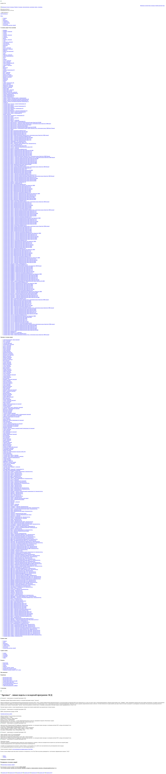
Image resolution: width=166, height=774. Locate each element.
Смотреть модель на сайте (6, 713)
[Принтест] (11, 772)
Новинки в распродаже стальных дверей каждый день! (140, 5)
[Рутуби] (19, 772)
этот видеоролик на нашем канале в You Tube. (22, 749)
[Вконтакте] (41, 772)
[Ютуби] (33, 772)
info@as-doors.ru (4, 13)
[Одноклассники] (48, 772)
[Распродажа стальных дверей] (8, 764)
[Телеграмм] (26, 772)
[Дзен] (4, 772)
